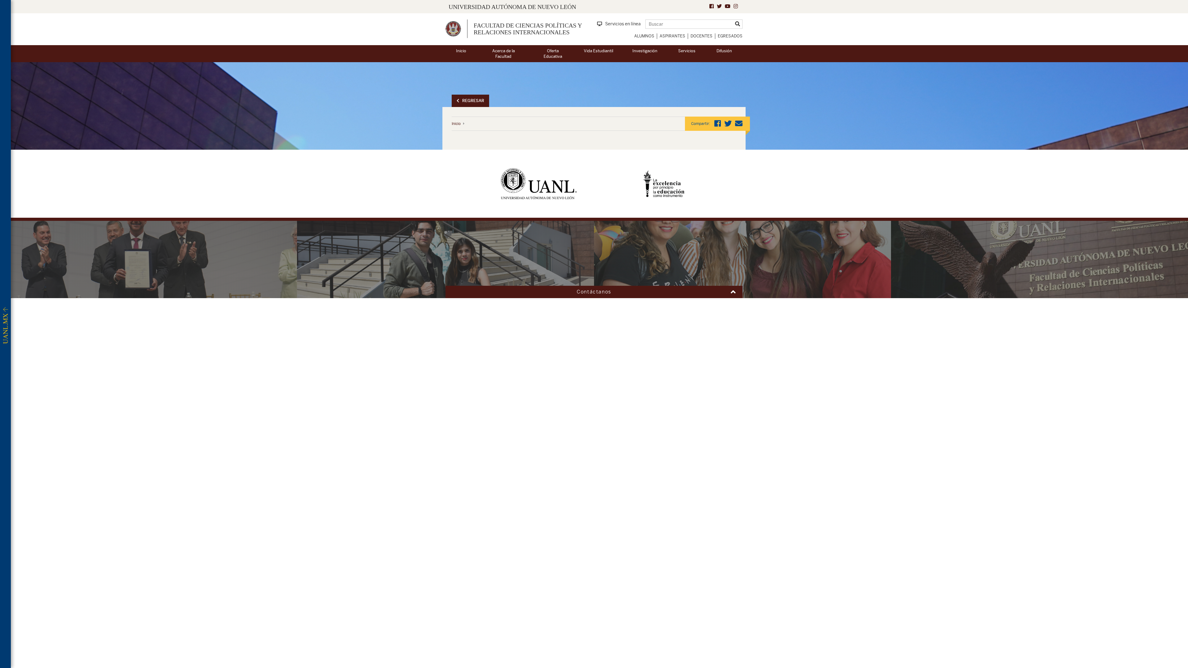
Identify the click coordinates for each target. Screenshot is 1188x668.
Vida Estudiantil (598, 51)
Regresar (473, 100)
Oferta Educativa (553, 54)
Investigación (644, 51)
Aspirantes (672, 36)
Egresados (730, 36)
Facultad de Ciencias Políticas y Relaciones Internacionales (528, 29)
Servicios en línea (623, 23)
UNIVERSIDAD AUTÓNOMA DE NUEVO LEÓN (512, 6)
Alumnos (644, 36)
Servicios (686, 51)
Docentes (701, 36)
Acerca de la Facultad (503, 54)
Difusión (724, 51)
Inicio (461, 51)
